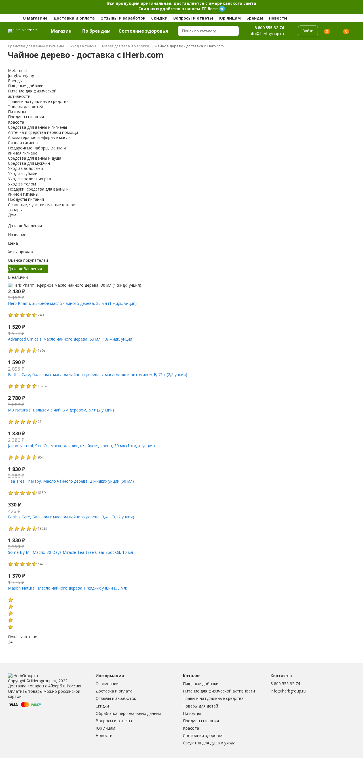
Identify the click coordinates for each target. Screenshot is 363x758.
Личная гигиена (23, 142)
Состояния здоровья (203, 735)
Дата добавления (25, 225)
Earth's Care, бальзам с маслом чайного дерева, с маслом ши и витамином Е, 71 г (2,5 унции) (97, 374)
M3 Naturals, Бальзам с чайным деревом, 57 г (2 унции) (61, 410)
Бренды (254, 18)
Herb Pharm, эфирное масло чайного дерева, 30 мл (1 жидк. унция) (72, 303)
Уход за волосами (25, 168)
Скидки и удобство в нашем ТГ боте (178, 8)
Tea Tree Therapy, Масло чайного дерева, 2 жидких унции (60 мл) (71, 481)
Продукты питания (201, 720)
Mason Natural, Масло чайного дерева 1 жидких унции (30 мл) (67, 588)
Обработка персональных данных (128, 713)
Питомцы (192, 713)
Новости (278, 18)
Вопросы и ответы (193, 18)
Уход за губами (22, 173)
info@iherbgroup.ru (288, 691)
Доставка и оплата (74, 18)
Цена (13, 243)
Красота (191, 728)
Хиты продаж (20, 251)
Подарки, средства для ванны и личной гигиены (38, 191)
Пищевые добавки (200, 683)
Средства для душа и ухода (209, 743)
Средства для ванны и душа (34, 158)
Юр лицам (230, 18)
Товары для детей (200, 706)
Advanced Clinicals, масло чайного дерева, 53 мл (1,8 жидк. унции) (71, 339)
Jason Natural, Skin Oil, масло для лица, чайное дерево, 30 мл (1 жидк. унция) (81, 445)
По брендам (96, 31)
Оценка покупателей (28, 260)
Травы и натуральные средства (213, 698)
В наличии (18, 277)
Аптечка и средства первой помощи (43, 132)
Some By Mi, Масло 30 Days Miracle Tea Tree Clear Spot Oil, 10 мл (70, 552)
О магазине (35, 18)
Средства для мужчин (29, 163)
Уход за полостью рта (29, 178)
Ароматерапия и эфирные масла (39, 137)
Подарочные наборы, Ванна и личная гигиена (37, 150)
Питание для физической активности (219, 691)
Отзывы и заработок (122, 18)
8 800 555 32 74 (269, 27)
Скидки (159, 18)
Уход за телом (22, 184)
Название (17, 234)
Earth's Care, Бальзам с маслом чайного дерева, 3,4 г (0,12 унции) (71, 517)
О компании (107, 683)
